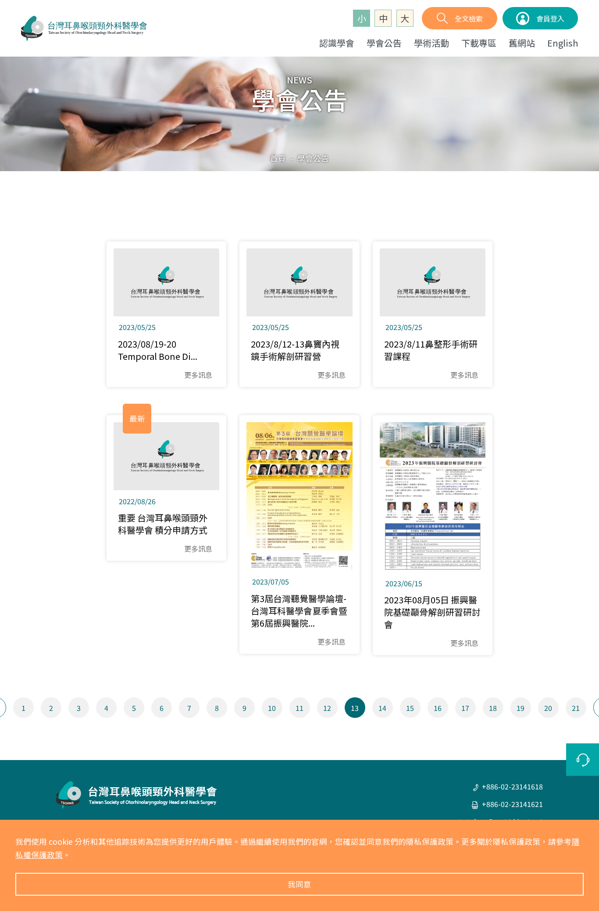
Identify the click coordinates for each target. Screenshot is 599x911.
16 (438, 708)
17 (465, 708)
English (562, 42)
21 (576, 708)
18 (493, 708)
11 (299, 708)
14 (382, 708)
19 (520, 708)
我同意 (299, 884)
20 (548, 708)
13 (355, 708)
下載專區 (478, 42)
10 (272, 708)
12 (327, 708)
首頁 (278, 158)
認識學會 (336, 42)
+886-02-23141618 (512, 786)
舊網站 (522, 42)
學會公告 (384, 42)
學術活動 (431, 42)
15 (410, 708)
